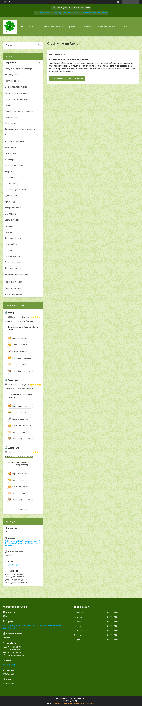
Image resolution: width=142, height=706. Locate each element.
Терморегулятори (13, 238)
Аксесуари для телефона (16, 274)
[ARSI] (10, 27)
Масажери (10, 159)
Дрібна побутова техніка (16, 87)
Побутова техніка (13, 81)
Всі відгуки (22, 509)
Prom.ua (84, 698)
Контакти (86, 26)
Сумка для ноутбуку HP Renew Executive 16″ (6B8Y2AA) (20, 463)
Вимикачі (9, 226)
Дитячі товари (11, 184)
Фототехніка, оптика (14, 165)
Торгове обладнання (14, 141)
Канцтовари (10, 147)
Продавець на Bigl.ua (71, 701)
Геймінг (8, 105)
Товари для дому (13, 208)
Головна (32, 26)
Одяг (7, 135)
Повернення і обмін (107, 26)
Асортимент (10, 63)
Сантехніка (10, 177)
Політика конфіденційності (84, 703)
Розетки (8, 232)
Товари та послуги (51, 26)
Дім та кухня (10, 214)
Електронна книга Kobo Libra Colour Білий (23, 328)
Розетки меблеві (12, 256)
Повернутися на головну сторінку (68, 78)
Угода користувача (13, 294)
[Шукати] (39, 45)
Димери (8, 250)
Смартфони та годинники (16, 99)
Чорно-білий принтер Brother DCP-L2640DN (22, 396)
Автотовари (10, 153)
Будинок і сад (11, 117)
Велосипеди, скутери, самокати (19, 111)
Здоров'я (9, 171)
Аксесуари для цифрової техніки (20, 129)
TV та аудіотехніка (13, 75)
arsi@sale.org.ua (12, 564)
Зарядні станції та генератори (18, 69)
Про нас (71, 26)
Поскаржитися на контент (62, 703)
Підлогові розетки (13, 262)
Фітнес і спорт (11, 123)
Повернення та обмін (14, 282)
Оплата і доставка (13, 288)
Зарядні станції (12, 220)
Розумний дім (11, 244)
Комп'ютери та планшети (16, 93)
